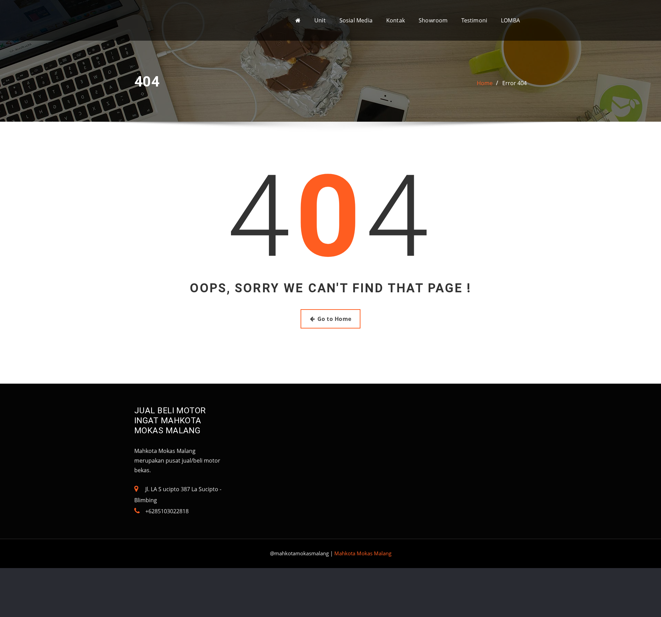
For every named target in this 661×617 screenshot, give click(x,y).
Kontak (395, 20)
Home (485, 83)
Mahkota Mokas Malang (362, 553)
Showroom (433, 20)
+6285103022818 (167, 511)
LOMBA (510, 20)
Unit (320, 20)
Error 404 (514, 83)
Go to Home (334, 319)
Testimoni (474, 20)
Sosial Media (356, 20)
